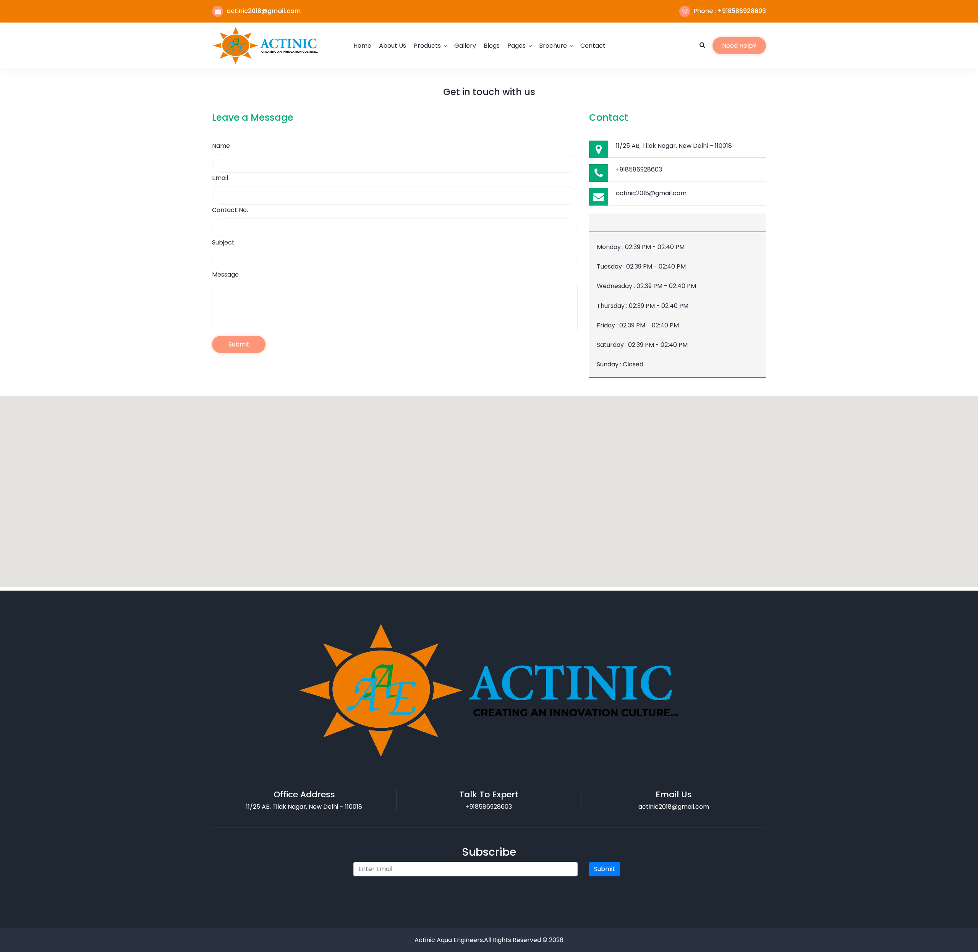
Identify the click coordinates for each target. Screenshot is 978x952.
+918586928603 (639, 169)
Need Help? (739, 45)
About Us (392, 45)
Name (221, 145)
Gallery (465, 45)
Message (225, 274)
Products (427, 45)
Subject (223, 242)
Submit (238, 344)
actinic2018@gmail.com (651, 193)
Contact (593, 45)
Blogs (492, 45)
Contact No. (230, 210)
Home (362, 45)
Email (220, 177)
